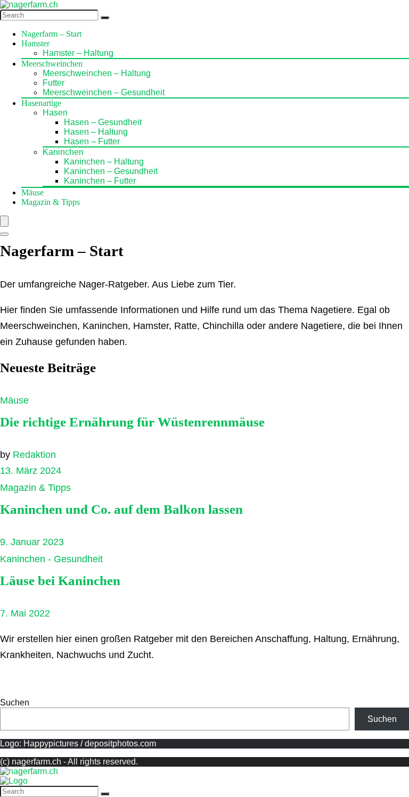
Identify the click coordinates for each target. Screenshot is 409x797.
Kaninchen (63, 152)
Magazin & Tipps (50, 202)
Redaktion (34, 454)
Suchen (14, 702)
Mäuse (32, 192)
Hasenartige (41, 103)
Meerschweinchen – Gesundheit (104, 92)
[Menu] (4, 221)
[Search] (105, 17)
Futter (53, 82)
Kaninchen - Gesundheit (51, 559)
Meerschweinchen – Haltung (97, 73)
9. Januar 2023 (32, 542)
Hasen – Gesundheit (103, 122)
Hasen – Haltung (96, 131)
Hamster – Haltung (78, 52)
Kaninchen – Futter (100, 180)
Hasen (55, 112)
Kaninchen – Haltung (104, 161)
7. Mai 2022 (25, 613)
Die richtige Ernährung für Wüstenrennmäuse (132, 422)
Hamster (35, 43)
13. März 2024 (30, 470)
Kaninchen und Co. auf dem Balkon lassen (121, 509)
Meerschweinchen (52, 63)
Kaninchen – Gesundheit (111, 171)
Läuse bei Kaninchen (60, 580)
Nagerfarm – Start (51, 33)
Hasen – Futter (92, 141)
